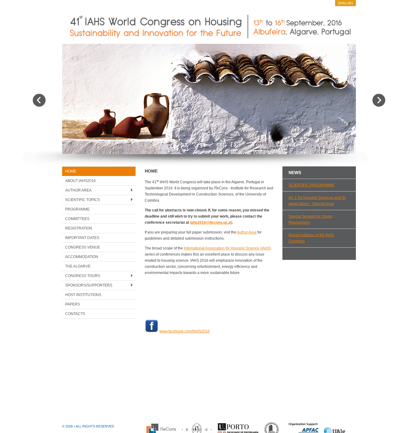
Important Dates (82, 238)
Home (70, 171)
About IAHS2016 (80, 181)
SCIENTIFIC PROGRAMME (311, 185)
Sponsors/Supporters (88, 285)
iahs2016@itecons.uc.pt (211, 222)
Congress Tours (82, 276)
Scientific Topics (82, 200)
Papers (72, 304)
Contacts (75, 314)
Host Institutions (83, 295)
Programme (77, 209)
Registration (78, 228)
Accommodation (81, 257)
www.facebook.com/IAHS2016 (184, 331)
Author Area (78, 190)
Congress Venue (82, 247)
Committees (77, 219)
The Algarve (78, 266)
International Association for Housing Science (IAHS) (227, 248)
